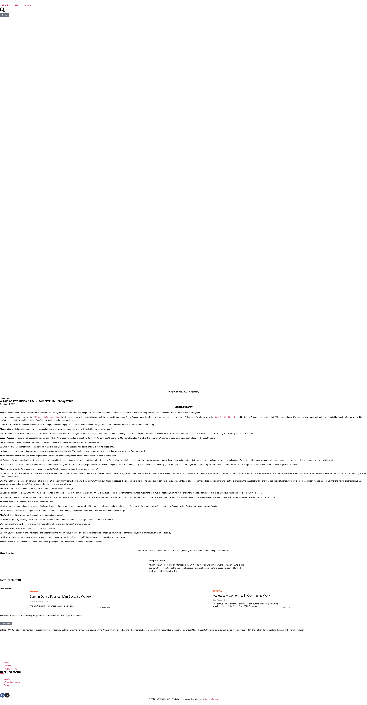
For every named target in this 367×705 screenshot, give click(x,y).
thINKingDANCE (11, 672)
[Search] (2, 9)
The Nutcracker (223, 550)
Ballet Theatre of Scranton (154, 550)
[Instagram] (7, 695)
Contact (27, 5)
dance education (174, 550)
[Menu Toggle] (2, 659)
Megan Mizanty (157, 560)
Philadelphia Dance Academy (202, 550)
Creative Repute (211, 699)
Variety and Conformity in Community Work (241, 595)
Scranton (233, 417)
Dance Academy (53, 417)
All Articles (6, 5)
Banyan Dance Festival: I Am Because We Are (60, 596)
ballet (139, 550)
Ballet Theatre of (221, 417)
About (17, 5)
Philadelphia (40, 417)
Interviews (4, 398)
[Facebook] (2, 695)
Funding (185, 550)
